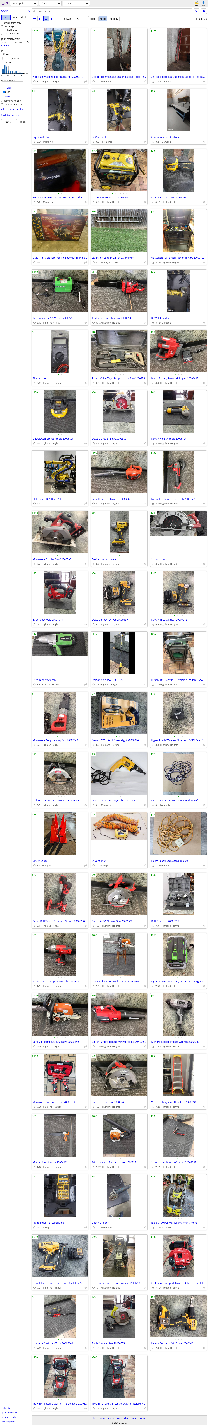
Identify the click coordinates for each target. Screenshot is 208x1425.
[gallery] (46, 18)
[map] (52, 18)
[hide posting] (85, 81)
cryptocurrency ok (13, 104)
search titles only (12, 22)
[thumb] (40, 18)
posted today (10, 30)
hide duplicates (11, 33)
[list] (34, 18)
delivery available (12, 100)
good (7, 91)
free (6, 54)
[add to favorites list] (34, 81)
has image (9, 26)
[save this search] (204, 11)
